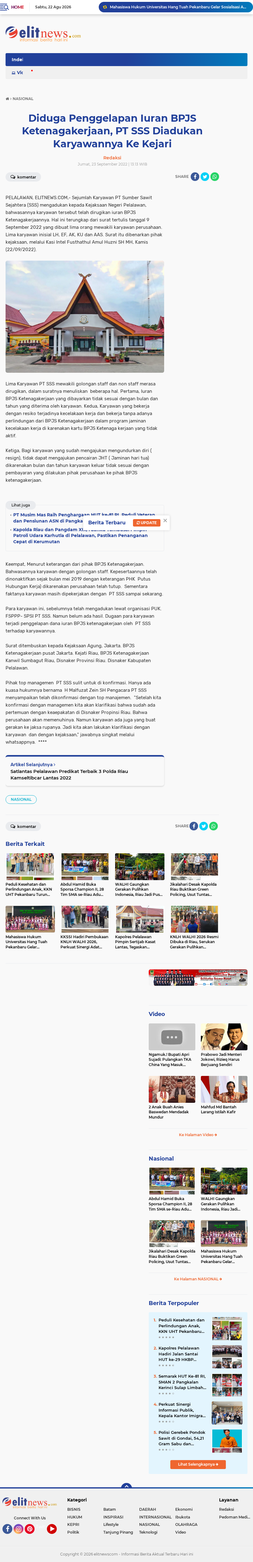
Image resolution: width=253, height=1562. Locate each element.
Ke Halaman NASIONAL (196, 1279)
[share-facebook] (195, 176)
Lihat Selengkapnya (197, 1464)
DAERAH (147, 1509)
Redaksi (226, 1509)
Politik (73, 1532)
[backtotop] (126, 1488)
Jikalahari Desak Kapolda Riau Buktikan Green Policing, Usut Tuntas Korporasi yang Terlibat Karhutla (172, 1256)
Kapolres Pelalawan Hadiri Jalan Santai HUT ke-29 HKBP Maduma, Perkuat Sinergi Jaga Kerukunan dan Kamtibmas (179, 1354)
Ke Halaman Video (196, 1134)
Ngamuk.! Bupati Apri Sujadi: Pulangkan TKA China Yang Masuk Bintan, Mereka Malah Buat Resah (170, 1060)
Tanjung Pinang (118, 1532)
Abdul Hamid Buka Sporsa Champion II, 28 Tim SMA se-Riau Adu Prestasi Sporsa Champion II (170, 1204)
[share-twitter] (205, 176)
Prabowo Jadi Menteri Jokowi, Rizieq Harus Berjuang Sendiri (221, 1059)
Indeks (19, 59)
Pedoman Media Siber (236, 1517)
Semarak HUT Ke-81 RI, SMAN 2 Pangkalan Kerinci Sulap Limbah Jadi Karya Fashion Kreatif (182, 1382)
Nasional (161, 1158)
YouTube (56, 1536)
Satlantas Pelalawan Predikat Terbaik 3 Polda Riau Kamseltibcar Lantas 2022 (69, 774)
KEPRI (73, 1524)
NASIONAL (21, 799)
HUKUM (74, 1517)
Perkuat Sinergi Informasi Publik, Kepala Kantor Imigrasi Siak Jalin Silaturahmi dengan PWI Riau (182, 1410)
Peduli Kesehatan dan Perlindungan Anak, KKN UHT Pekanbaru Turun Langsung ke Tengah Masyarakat (182, 1325)
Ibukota (182, 1517)
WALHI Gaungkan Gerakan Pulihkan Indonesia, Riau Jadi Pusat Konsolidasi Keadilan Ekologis (219, 1204)
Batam (109, 1509)
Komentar (26, 177)
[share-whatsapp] (214, 176)
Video (23, 72)
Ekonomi (184, 1509)
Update (148, 522)
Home (17, 7)
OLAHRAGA (186, 1524)
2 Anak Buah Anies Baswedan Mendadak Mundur (169, 1112)
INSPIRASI (113, 1517)
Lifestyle (110, 1524)
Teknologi (148, 1532)
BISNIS (74, 1509)
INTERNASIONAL (155, 1517)
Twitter (43, 1527)
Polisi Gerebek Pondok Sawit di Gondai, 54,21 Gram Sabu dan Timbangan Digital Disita (182, 1438)
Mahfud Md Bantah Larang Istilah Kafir (218, 1110)
